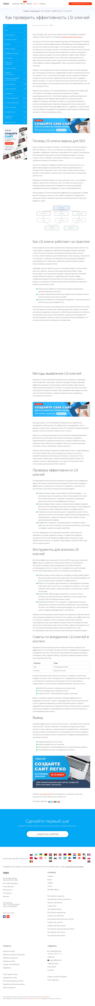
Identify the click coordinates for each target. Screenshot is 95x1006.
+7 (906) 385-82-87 (55, 951)
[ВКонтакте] (49, 801)
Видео (50, 880)
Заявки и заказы (10, 49)
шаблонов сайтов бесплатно (72, 37)
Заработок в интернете (9, 117)
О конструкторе (8, 886)
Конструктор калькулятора (57, 912)
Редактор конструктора (9, 73)
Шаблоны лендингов (10, 958)
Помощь (42, 4)
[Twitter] (51, 801)
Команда (6, 896)
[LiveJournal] (57, 801)
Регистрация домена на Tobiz (13, 981)
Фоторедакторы (10, 112)
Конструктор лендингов (56, 896)
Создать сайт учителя (55, 922)
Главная (26, 11)
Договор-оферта (53, 889)
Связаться (51, 957)
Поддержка (7, 968)
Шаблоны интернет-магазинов (14, 955)
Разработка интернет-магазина (13, 984)
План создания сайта (10, 974)
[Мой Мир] (55, 801)
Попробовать (80, 4)
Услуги (35, 4)
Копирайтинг (9, 93)
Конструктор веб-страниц (56, 935)
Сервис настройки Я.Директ (57, 977)
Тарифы (29, 4)
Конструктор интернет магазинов (59, 899)
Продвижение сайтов (12, 53)
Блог (6, 30)
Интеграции (9, 58)
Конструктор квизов (54, 909)
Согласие (37, 998)
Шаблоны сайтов (18, 4)
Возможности (7, 890)
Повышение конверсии (9, 63)
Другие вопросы (10, 84)
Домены (7, 44)
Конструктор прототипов (56, 932)
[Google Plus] (59, 801)
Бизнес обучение (10, 107)
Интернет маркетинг (11, 98)
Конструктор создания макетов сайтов (61, 929)
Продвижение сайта (10, 978)
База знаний (35, 11)
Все (6, 26)
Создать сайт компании (56, 916)
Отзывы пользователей (11, 964)
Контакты (51, 970)
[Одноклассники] (53, 801)
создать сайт (46, 794)
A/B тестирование (9, 987)
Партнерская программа (74, 866)
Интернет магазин (11, 39)
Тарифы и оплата (10, 68)
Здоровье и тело (10, 122)
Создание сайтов (10, 89)
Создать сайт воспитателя (56, 926)
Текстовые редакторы (12, 102)
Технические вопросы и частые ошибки (12, 79)
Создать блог (52, 906)
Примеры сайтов (9, 961)
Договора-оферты (45, 997)
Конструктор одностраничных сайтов (61, 919)
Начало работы (10, 35)
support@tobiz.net (55, 960)
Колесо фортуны (53, 980)
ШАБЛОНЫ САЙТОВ (47, 834)
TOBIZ (6, 3)
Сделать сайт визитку (55, 903)
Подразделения (53, 963)
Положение (30, 998)
